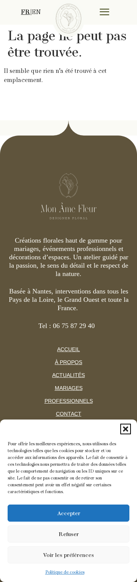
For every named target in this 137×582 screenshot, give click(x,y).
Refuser (69, 534)
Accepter (68, 513)
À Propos (68, 362)
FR (25, 12)
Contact (68, 414)
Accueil (68, 349)
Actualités (68, 375)
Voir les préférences (68, 555)
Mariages (69, 388)
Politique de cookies (64, 572)
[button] (125, 429)
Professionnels (69, 401)
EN (36, 12)
